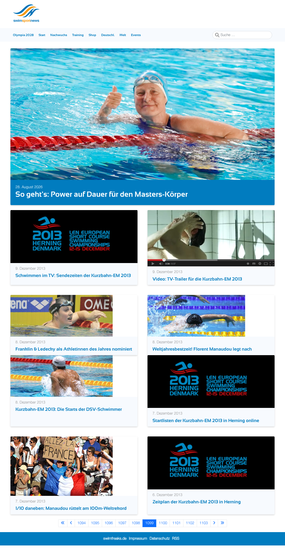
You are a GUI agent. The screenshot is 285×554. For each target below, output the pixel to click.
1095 (95, 523)
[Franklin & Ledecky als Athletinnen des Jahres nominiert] (61, 315)
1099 (149, 523)
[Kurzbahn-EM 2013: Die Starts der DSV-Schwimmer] (61, 375)
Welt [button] (123, 35)
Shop (92, 35)
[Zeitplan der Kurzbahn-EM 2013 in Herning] (211, 462)
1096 (109, 523)
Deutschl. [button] (108, 35)
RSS (175, 538)
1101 (176, 523)
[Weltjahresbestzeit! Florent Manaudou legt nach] (196, 315)
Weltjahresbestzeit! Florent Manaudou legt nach (202, 349)
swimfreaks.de (114, 538)
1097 (122, 523)
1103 (203, 523)
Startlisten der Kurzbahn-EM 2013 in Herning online (206, 420)
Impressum (138, 538)
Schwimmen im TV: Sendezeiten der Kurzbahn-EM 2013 (73, 275)
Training (78, 35)
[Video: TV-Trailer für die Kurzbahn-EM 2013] (211, 238)
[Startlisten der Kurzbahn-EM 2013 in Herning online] (211, 381)
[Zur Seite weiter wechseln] (214, 523)
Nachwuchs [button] (58, 35)
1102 (190, 523)
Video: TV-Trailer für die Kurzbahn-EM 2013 (197, 279)
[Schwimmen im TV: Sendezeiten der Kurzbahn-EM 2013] (73, 236)
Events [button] (136, 35)
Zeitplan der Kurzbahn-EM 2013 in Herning (197, 501)
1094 (81, 523)
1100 (163, 523)
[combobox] (242, 35)
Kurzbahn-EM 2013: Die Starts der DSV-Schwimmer (68, 409)
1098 (136, 523)
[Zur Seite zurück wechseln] (71, 523)
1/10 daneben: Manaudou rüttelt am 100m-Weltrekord (71, 508)
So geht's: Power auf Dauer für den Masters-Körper (101, 194)
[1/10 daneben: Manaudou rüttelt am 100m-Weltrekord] (61, 466)
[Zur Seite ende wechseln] (222, 523)
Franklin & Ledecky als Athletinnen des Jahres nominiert (73, 349)
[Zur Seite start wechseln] (62, 523)
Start (42, 35)
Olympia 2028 (23, 35)
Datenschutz (160, 538)
